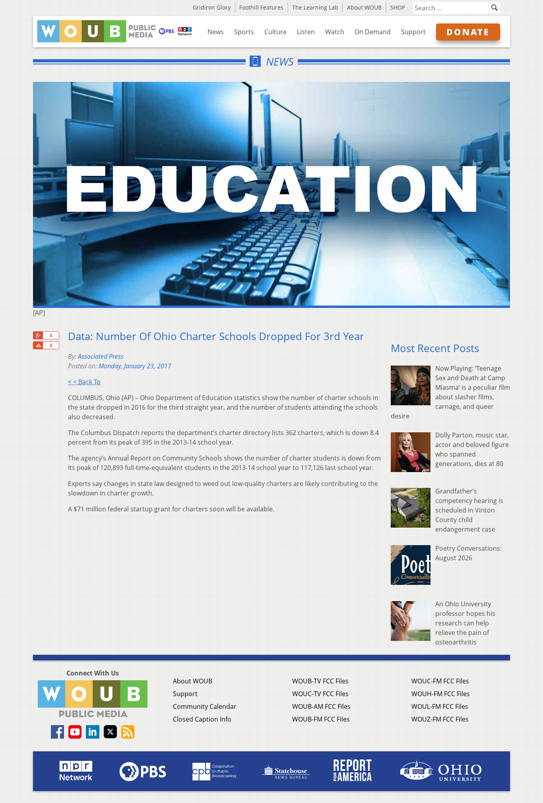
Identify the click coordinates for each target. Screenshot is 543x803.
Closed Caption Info (202, 719)
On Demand (373, 31)
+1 (38, 335)
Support (413, 31)
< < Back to (84, 381)
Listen (306, 31)
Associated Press (101, 356)
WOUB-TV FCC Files (320, 681)
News (216, 31)
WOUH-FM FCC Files (440, 693)
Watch (334, 31)
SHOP (397, 7)
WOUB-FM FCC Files (321, 719)
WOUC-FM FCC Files (440, 681)
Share (38, 345)
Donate (468, 32)
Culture (275, 31)
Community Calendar (205, 706)
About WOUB (364, 7)
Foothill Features (261, 7)
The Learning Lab (315, 7)
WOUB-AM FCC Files (321, 706)
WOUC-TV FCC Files (320, 693)
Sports (244, 31)
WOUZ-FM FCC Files (440, 719)
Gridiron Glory (212, 7)
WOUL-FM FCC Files (439, 706)
